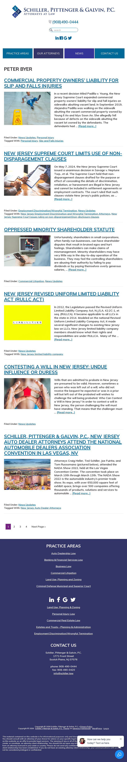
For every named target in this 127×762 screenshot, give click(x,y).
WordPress (97, 728)
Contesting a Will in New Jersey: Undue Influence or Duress (55, 369)
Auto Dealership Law (63, 553)
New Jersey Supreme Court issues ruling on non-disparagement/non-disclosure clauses (60, 215)
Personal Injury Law (63, 613)
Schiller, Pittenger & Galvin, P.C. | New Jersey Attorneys (63, 11)
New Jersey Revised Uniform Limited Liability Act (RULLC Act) (61, 296)
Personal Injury (45, 137)
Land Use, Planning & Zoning (63, 607)
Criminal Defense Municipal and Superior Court (63, 586)
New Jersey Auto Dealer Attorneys (41, 507)
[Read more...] (87, 126)
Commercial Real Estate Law (63, 620)
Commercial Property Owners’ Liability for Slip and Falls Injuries (61, 83)
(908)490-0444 (64, 22)
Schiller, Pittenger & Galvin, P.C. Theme (52, 728)
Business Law (63, 566)
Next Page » (38, 527)
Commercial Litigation (31, 281)
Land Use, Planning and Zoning (63, 579)
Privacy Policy (86, 726)
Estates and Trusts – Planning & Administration (63, 627)
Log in (106, 728)
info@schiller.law (63, 673)
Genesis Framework (82, 728)
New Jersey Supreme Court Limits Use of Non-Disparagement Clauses (63, 156)
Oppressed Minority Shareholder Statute (59, 229)
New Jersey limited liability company (42, 354)
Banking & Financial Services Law (63, 559)
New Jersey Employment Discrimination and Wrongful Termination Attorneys (65, 213)
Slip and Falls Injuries (51, 140)
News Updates (27, 137)
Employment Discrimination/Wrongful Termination (47, 210)
